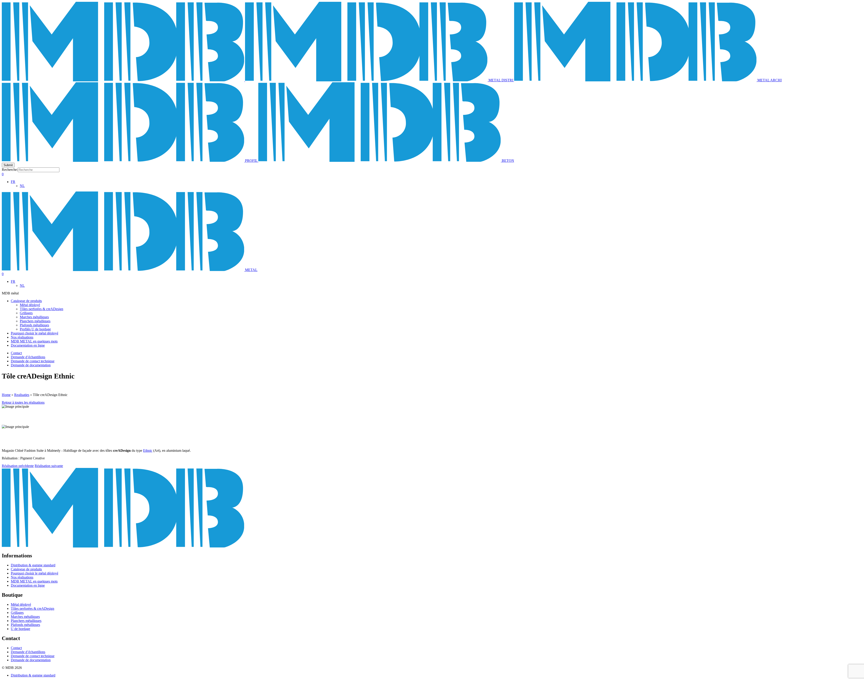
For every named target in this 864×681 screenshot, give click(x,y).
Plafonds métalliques (34, 325)
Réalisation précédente (18, 466)
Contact (16, 353)
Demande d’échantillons (28, 357)
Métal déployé (30, 305)
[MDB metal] (123, 80)
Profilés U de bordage (35, 329)
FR (13, 182)
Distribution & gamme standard (33, 565)
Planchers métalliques (35, 321)
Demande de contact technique (32, 361)
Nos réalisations (22, 337)
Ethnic (147, 450)
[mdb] (123, 546)
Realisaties (21, 395)
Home (6, 395)
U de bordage (20, 629)
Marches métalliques (34, 317)
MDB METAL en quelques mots (34, 341)
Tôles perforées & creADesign (41, 309)
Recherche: (10, 169)
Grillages (26, 313)
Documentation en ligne (28, 345)
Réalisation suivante (49, 466)
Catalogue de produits (26, 301)
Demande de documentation (31, 365)
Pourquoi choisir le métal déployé (34, 333)
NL (22, 186)
